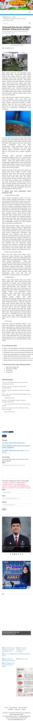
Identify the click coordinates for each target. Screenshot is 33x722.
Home (6, 707)
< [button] (4, 534)
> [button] (29, 534)
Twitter (23, 709)
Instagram (17, 709)
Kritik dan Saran (23, 707)
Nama (4, 489)
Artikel (14, 17)
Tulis (3, 462)
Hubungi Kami (13, 707)
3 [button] (14, 554)
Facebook (10, 709)
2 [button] (12, 554)
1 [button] (10, 554)
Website (4, 502)
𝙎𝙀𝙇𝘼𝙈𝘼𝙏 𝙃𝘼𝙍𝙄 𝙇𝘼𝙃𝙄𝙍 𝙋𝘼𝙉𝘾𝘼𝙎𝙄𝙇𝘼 (13, 443)
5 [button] (18, 554)
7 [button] (22, 554)
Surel (4, 496)
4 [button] (16, 554)
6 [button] (20, 554)
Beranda (8, 17)
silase (4, 436)
